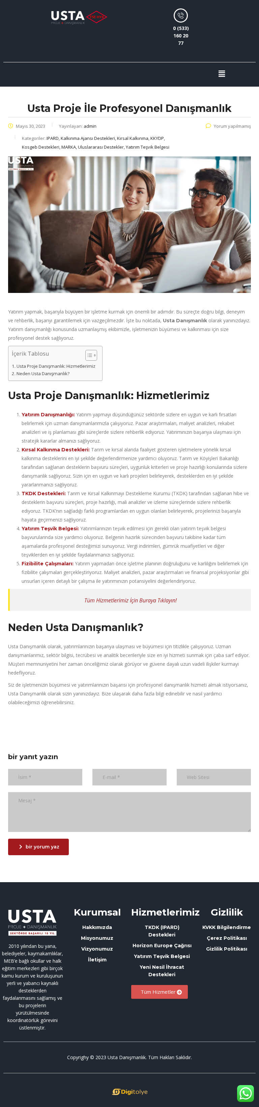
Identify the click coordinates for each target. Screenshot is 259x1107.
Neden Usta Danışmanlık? (43, 373)
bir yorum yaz (42, 847)
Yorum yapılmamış (232, 126)
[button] (221, 73)
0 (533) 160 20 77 (181, 35)
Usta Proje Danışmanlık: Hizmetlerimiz (56, 366)
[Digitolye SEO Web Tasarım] (129, 1092)
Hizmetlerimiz (165, 912)
